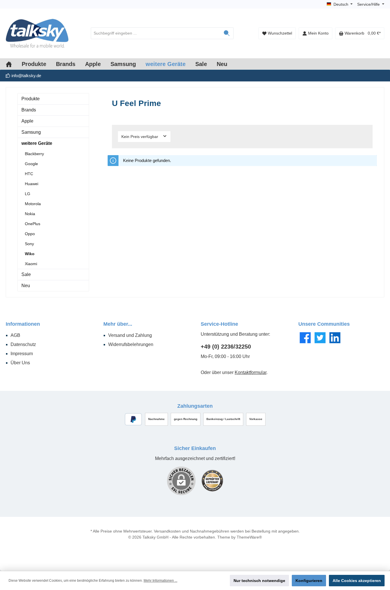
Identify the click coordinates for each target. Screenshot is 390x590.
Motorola (33, 203)
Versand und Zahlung (130, 335)
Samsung (31, 132)
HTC (29, 173)
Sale (26, 274)
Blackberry (34, 153)
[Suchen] (227, 33)
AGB (15, 335)
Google (31, 163)
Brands (28, 109)
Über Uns (20, 362)
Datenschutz (23, 344)
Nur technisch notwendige (259, 580)
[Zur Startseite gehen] (37, 33)
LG (27, 193)
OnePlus (32, 223)
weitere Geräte (36, 143)
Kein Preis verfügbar (140, 136)
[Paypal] (133, 419)
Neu (25, 285)
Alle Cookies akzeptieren (357, 580)
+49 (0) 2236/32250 (226, 346)
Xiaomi (31, 263)
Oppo (30, 233)
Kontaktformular (250, 372)
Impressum (22, 353)
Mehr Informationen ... (160, 581)
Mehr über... (117, 324)
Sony (29, 243)
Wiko (30, 253)
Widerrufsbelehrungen (130, 344)
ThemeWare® (249, 537)
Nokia (30, 213)
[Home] (14, 64)
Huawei (31, 183)
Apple (27, 121)
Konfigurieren (308, 580)
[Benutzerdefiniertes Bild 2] (212, 481)
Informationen (23, 324)
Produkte (30, 98)
